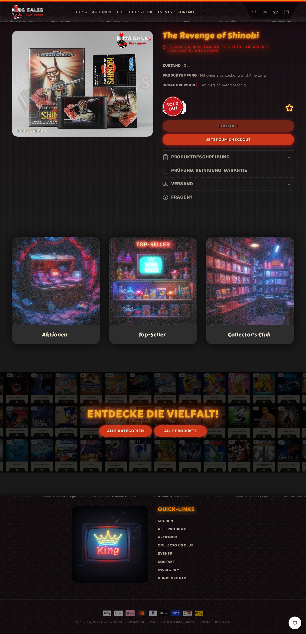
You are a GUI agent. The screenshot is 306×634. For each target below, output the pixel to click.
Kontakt (166, 562)
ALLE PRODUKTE (180, 431)
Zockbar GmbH (112, 622)
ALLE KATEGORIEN (125, 431)
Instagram (169, 570)
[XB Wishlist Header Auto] (275, 12)
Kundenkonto (172, 578)
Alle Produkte (173, 529)
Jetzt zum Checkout (228, 139)
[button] (79, 12)
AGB (152, 621)
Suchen (165, 521)
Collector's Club (249, 334)
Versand (205, 621)
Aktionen (54, 334)
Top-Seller (152, 334)
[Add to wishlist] (289, 107)
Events (165, 553)
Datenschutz (136, 621)
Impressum (222, 621)
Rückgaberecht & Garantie (177, 621)
